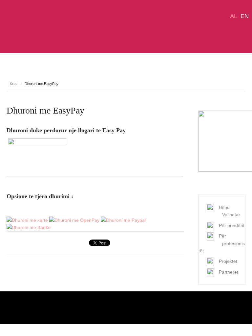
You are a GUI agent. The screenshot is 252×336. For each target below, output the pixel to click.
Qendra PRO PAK (162, 79)
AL (233, 16)
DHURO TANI (29, 79)
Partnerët (228, 272)
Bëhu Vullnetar (229, 211)
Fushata (233, 79)
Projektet (204, 79)
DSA (24, 27)
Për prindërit (231, 225)
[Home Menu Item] (6, 79)
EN (245, 16)
